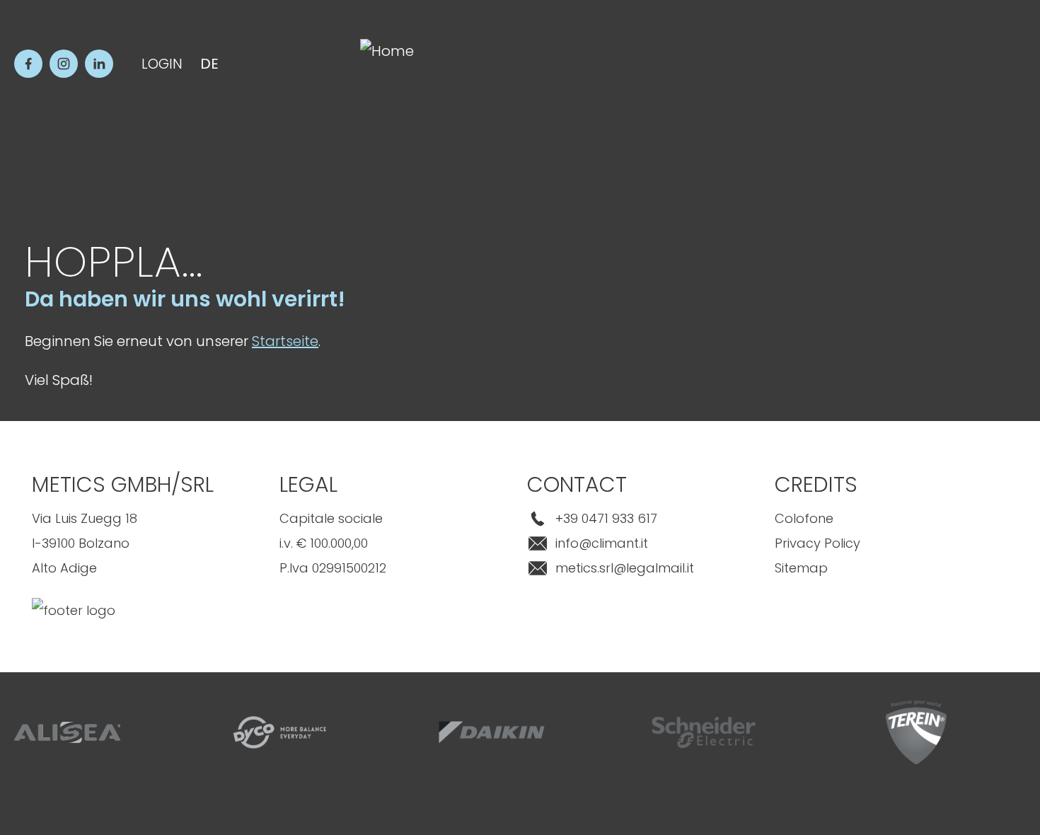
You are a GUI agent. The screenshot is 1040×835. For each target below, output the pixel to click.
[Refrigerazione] (1001, 449)
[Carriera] (1001, 767)
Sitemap (801, 568)
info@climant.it (601, 543)
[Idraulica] (1001, 576)
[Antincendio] (1001, 640)
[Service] (1001, 704)
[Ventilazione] (1001, 513)
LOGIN (162, 64)
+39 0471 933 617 (606, 518)
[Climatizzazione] (1001, 385)
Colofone (804, 518)
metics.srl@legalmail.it (624, 568)
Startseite (285, 341)
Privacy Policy (817, 543)
